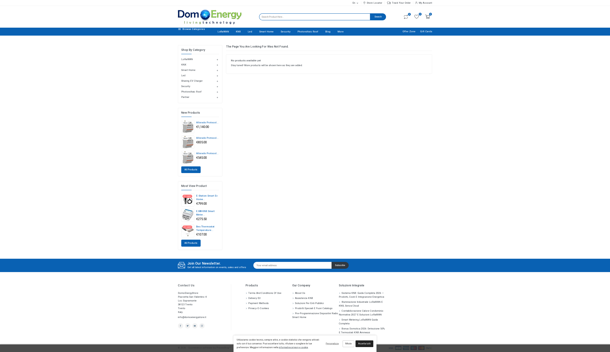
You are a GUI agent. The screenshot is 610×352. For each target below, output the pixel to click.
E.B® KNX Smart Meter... (205, 212)
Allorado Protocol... (207, 122)
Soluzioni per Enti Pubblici (309, 303)
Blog (328, 31)
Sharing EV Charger (192, 81)
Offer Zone (409, 31)
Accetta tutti (364, 343)
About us (299, 293)
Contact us (186, 285)
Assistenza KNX (303, 298)
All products (190, 169)
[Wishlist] (416, 17)
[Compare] (406, 17)
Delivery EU (254, 298)
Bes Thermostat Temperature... (205, 228)
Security (285, 31)
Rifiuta (348, 343)
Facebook (180, 325)
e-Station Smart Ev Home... (206, 197)
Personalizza (332, 343)
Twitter (187, 325)
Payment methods (258, 303)
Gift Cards (426, 31)
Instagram (202, 325)
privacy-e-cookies (258, 308)
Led (250, 31)
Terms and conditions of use (264, 293)
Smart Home (266, 31)
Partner (185, 97)
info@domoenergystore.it (192, 317)
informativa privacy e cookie (293, 347)
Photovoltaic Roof (308, 31)
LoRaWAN (223, 31)
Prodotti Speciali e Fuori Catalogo (313, 308)
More (341, 31)
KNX (238, 31)
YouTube (194, 325)
